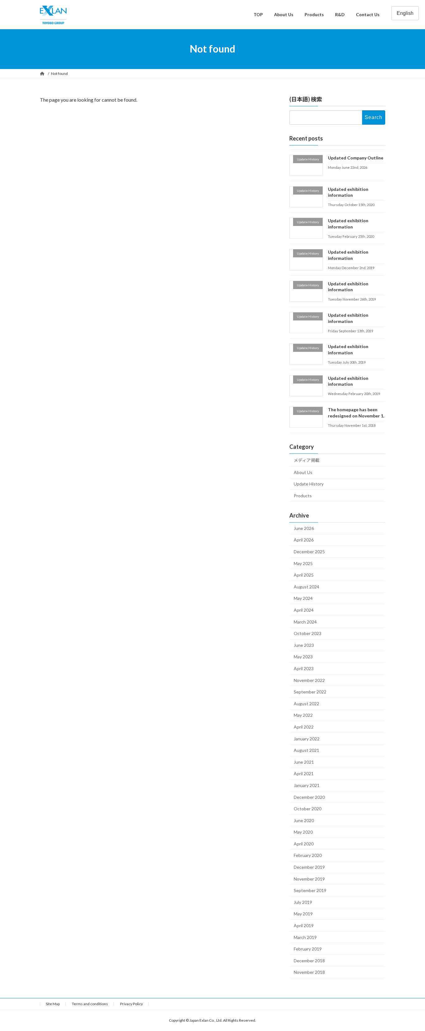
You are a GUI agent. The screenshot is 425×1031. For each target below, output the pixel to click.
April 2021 (304, 773)
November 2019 (309, 878)
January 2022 (307, 738)
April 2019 (304, 925)
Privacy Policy (131, 1003)
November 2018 (309, 972)
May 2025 (303, 563)
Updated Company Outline (355, 157)
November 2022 (309, 680)
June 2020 (304, 820)
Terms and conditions (90, 1003)
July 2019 (303, 901)
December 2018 (309, 960)
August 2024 (306, 586)
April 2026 (304, 539)
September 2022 (310, 691)
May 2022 (303, 715)
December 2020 (309, 796)
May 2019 (303, 913)
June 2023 (304, 644)
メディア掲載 (307, 460)
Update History (309, 483)
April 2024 (304, 610)
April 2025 (304, 575)
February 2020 (308, 855)
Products (303, 495)
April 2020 (304, 843)
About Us (303, 472)
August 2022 (306, 703)
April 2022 (304, 727)
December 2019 (309, 867)
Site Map (53, 1003)
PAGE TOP (409, 994)
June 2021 (304, 761)
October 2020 (307, 808)
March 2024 (305, 621)
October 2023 (307, 633)
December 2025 (309, 551)
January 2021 (307, 785)
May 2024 (303, 598)
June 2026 (304, 528)
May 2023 (303, 656)
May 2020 (303, 832)
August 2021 (306, 750)
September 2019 (310, 890)
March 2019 (305, 937)
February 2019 (308, 948)
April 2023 (304, 668)
